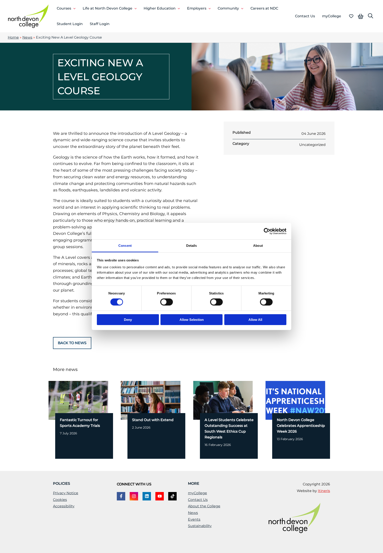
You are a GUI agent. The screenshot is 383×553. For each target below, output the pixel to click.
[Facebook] (121, 496)
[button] (73, 8)
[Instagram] (134, 496)
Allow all (255, 320)
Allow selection (192, 320)
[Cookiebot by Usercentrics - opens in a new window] (267, 231)
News (27, 37)
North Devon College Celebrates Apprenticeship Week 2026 (301, 425)
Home (13, 37)
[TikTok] (172, 496)
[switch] (166, 302)
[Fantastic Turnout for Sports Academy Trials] (78, 400)
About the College (204, 506)
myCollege (197, 493)
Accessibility (63, 506)
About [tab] (258, 245)
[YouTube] (159, 496)
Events (194, 519)
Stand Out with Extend (153, 420)
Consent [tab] (125, 245)
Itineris (324, 491)
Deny (128, 320)
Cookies (60, 500)
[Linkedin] (147, 496)
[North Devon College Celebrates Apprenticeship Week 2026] (295, 400)
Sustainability (200, 526)
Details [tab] (191, 245)
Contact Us (198, 500)
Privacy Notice (65, 493)
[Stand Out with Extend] (150, 400)
